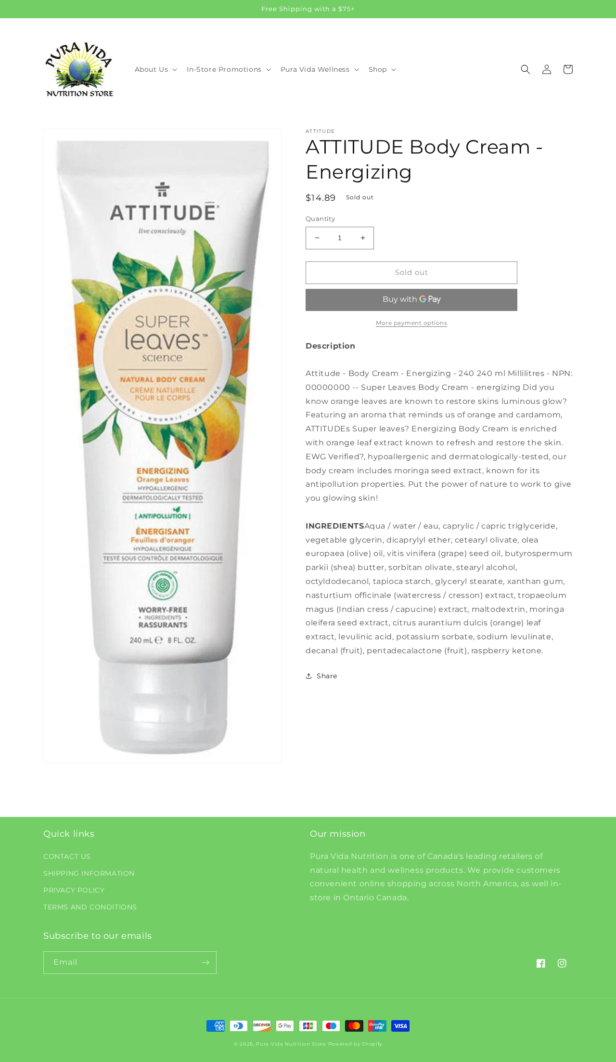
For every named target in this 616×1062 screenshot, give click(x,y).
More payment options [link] (411, 322)
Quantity (320, 218)
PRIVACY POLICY (73, 890)
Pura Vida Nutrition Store (291, 1044)
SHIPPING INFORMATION (89, 873)
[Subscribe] (205, 962)
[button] (155, 69)
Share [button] (327, 676)
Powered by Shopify (355, 1044)
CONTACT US (67, 856)
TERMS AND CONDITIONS (90, 907)
